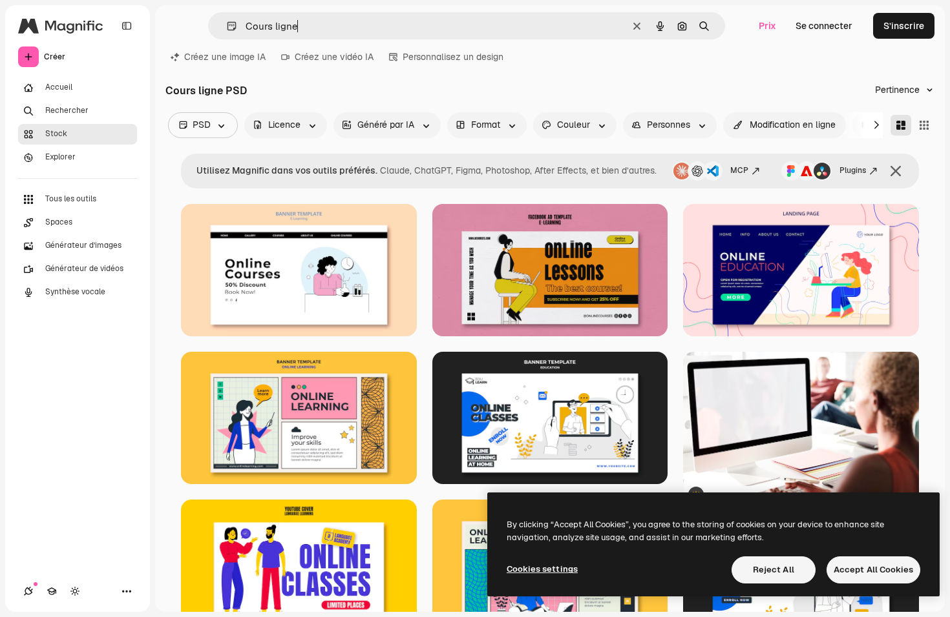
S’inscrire (903, 26)
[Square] (924, 125)
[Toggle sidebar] (126, 25)
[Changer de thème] (75, 591)
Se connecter (824, 26)
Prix (767, 26)
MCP (739, 170)
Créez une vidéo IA (334, 57)
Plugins (852, 170)
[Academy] (51, 591)
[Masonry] (901, 125)
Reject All (773, 569)
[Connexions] (28, 591)
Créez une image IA (225, 57)
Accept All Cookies (873, 569)
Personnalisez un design (453, 57)
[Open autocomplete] (226, 26)
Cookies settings (542, 568)
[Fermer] (895, 171)
